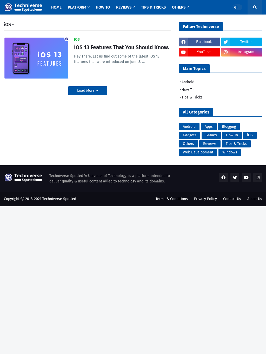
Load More (86, 90)
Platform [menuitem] (77, 7)
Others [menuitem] (178, 7)
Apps (209, 126)
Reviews (210, 143)
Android (188, 82)
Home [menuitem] (56, 7)
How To (188, 90)
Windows (229, 152)
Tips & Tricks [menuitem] (153, 7)
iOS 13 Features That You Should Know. (121, 47)
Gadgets (189, 135)
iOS (250, 135)
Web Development (198, 152)
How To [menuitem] (103, 7)
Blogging (229, 126)
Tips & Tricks (192, 97)
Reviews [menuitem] (123, 7)
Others (188, 143)
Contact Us (232, 199)
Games (211, 135)
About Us (254, 199)
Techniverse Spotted (59, 199)
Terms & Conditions (172, 199)
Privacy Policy (205, 199)
